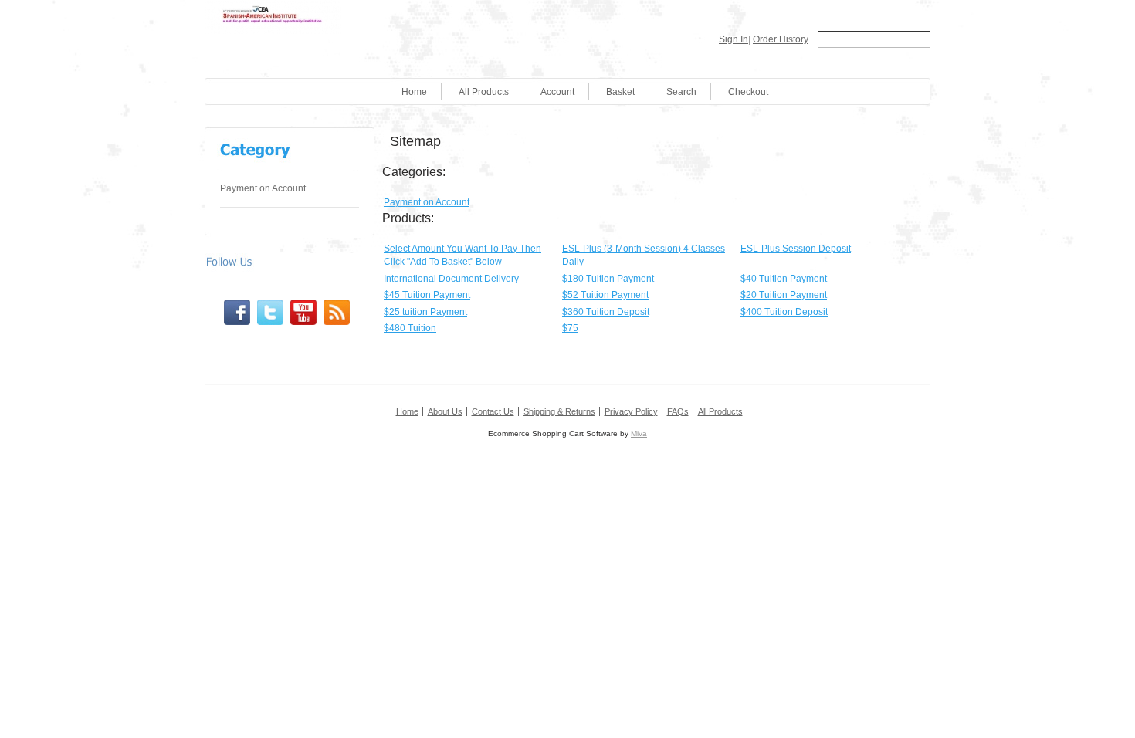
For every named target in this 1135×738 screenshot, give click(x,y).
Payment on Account (263, 188)
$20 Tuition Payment (783, 294)
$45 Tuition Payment (427, 294)
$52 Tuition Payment (605, 294)
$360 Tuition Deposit (605, 311)
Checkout (748, 91)
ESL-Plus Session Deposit (795, 248)
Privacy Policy (631, 411)
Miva (639, 433)
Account (557, 91)
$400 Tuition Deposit (784, 311)
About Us (445, 411)
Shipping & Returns (559, 411)
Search (681, 91)
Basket (620, 91)
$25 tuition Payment (425, 311)
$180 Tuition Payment (608, 278)
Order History (780, 39)
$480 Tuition (410, 328)
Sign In (733, 39)
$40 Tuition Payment (783, 278)
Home (414, 91)
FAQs (678, 411)
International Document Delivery (451, 278)
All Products (484, 91)
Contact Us (493, 411)
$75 (570, 328)
